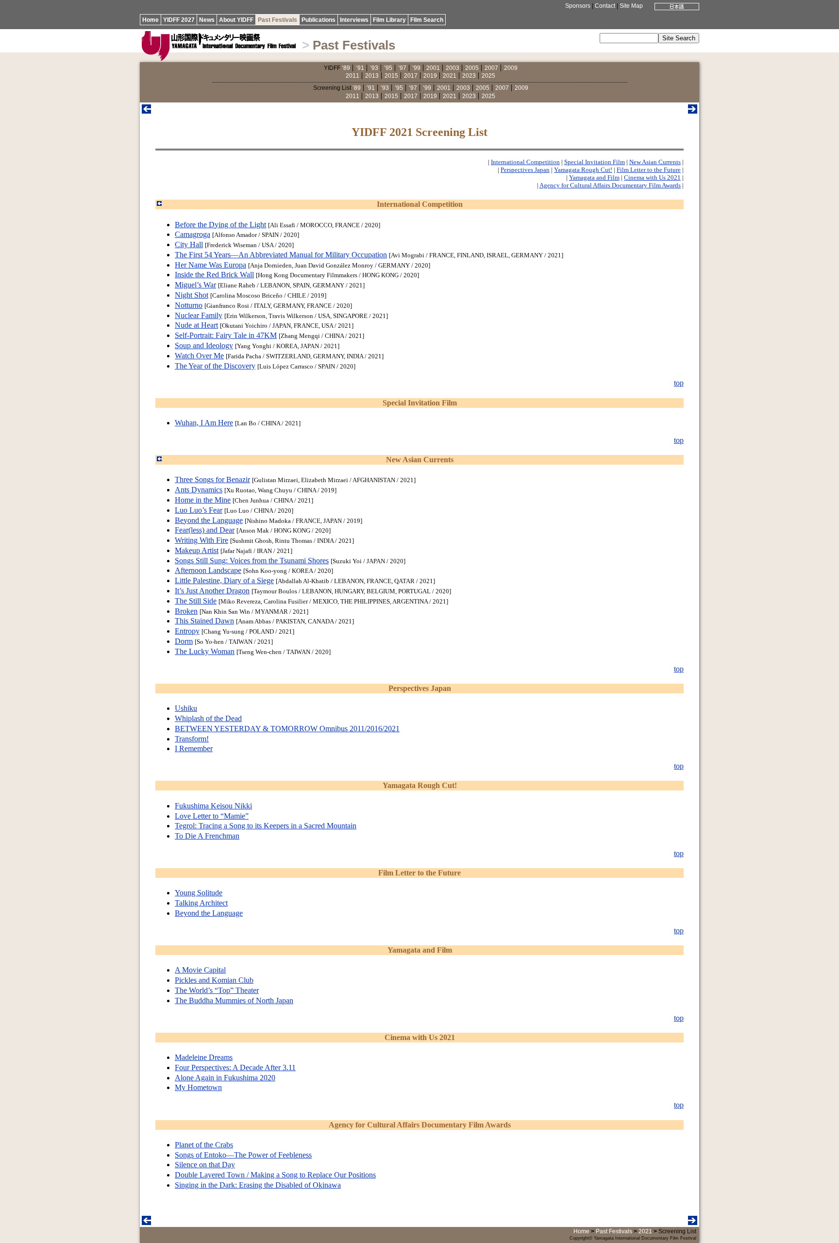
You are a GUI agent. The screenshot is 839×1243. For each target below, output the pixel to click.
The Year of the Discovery (215, 366)
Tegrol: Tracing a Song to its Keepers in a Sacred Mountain (265, 826)
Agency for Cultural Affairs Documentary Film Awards (610, 185)
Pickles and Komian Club (214, 980)
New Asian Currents (655, 162)
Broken (186, 611)
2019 (430, 75)
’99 (416, 68)
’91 (360, 68)
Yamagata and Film (594, 177)
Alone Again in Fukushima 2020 (225, 1078)
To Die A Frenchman (207, 836)
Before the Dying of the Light (220, 224)
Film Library (389, 20)
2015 (391, 75)
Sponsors (577, 5)
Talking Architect (201, 903)
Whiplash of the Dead (208, 718)
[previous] (146, 111)
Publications (319, 20)
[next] (692, 111)
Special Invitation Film (594, 162)
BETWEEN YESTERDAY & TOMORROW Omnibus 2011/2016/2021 (287, 728)
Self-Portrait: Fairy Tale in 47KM (226, 335)
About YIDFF (236, 20)
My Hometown (198, 1087)
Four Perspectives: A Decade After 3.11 (235, 1067)
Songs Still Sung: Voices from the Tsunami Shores (252, 560)
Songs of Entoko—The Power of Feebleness (243, 1155)
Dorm (184, 641)
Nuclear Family (198, 315)
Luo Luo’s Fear (198, 510)
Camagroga (192, 234)
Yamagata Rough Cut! (583, 169)
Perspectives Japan (525, 169)
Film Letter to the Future (649, 169)
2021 (449, 75)
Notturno (188, 305)
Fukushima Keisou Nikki (213, 806)
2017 (411, 75)
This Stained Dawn (204, 621)
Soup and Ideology (204, 345)
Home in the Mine (203, 500)
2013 (372, 75)
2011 (352, 75)
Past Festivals (277, 20)
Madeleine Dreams (204, 1057)
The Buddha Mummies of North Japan (234, 1000)
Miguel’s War (195, 285)
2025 (488, 75)
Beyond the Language (209, 520)
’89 (346, 68)
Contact (605, 5)
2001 (433, 68)
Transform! (192, 739)
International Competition (525, 162)
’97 (402, 68)
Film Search (426, 20)
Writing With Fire (201, 540)
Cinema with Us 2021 (652, 177)
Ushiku (186, 708)
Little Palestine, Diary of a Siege (224, 580)
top (679, 383)
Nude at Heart (196, 325)
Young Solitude (198, 893)
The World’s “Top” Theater (217, 990)
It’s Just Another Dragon (212, 591)
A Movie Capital (200, 970)
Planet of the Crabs (204, 1145)
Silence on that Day (205, 1164)
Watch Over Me (199, 356)
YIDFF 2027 (179, 20)
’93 (374, 68)
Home (150, 20)
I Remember (194, 748)
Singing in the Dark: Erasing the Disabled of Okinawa (258, 1185)
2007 (491, 68)
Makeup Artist (196, 550)
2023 (469, 75)
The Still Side (196, 601)
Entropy (187, 631)
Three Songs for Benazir (212, 479)
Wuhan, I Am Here (204, 423)
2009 (511, 68)
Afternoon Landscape (208, 570)
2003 (452, 68)
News (207, 20)
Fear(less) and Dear (205, 530)
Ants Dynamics (198, 490)
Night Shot (191, 295)
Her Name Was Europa (210, 265)
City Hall (189, 244)
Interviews (354, 20)
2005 (472, 68)
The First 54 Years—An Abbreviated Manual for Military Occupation (281, 255)
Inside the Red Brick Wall (214, 274)
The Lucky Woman (205, 651)
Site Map (631, 5)
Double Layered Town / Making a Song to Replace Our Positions (275, 1175)
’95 (388, 68)
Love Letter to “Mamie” (212, 816)
